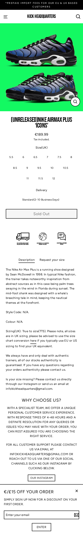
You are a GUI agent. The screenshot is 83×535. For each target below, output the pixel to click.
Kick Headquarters (41, 16)
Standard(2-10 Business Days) (40, 199)
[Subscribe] (76, 515)
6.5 (35, 157)
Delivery (41, 190)
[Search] (78, 16)
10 (52, 167)
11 (27, 178)
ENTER (41, 527)
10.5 (65, 167)
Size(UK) (41, 147)
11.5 (40, 178)
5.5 (11, 157)
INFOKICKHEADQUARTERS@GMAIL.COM (39, 454)
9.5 (39, 167)
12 (53, 178)
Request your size (52, 260)
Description (27, 260)
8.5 (15, 167)
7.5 (59, 157)
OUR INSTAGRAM (41, 477)
